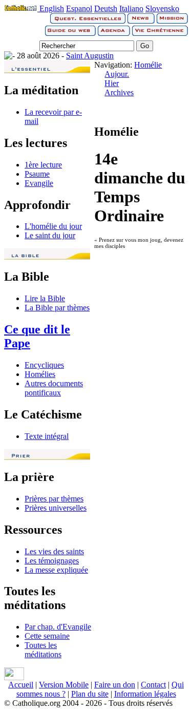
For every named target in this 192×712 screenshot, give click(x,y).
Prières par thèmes (54, 498)
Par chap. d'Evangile (58, 626)
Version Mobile (64, 684)
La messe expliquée (56, 570)
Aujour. (116, 74)
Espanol (79, 8)
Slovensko (162, 8)
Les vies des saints (54, 551)
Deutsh (105, 8)
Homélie (148, 64)
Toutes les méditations (43, 650)
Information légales (145, 693)
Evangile (39, 183)
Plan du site (90, 693)
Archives (119, 92)
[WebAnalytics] (14, 677)
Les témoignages (52, 560)
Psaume (37, 174)
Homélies (40, 374)
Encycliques (44, 365)
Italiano (131, 8)
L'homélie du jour (53, 226)
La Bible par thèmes (57, 307)
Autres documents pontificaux (54, 388)
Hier (111, 83)
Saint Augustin (90, 55)
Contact (153, 684)
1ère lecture (43, 164)
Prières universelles (56, 508)
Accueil (20, 684)
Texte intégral (47, 436)
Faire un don (114, 684)
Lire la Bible (45, 298)
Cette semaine (47, 636)
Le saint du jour (50, 235)
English (51, 8)
